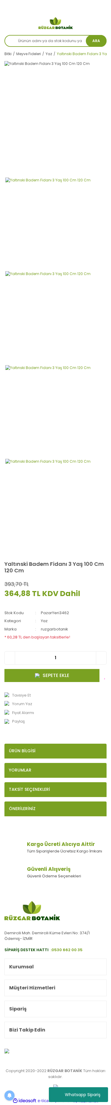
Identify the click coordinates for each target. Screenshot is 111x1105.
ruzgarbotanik (54, 629)
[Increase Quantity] (101, 657)
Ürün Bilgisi (22, 751)
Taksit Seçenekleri (29, 789)
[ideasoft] (24, 1101)
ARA (96, 40)
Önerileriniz (22, 809)
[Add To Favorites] (105, 675)
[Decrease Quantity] (10, 657)
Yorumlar (20, 770)
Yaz (44, 621)
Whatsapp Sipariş (82, 1095)
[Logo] (55, 23)
